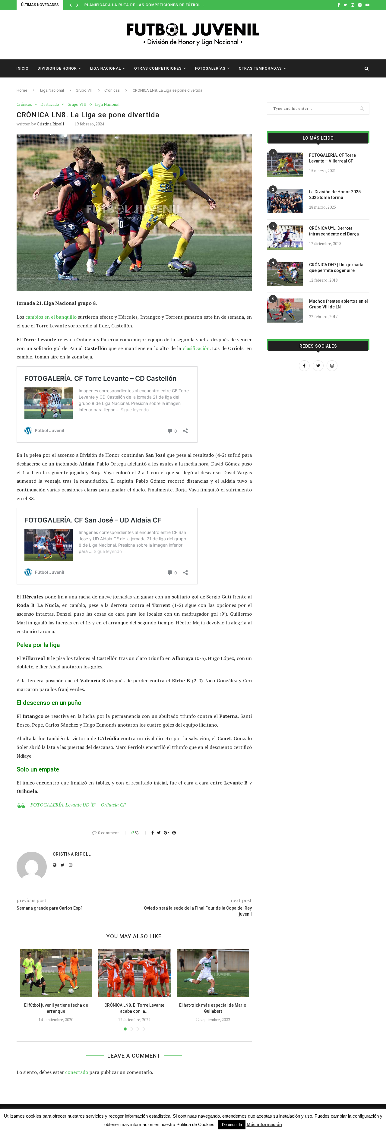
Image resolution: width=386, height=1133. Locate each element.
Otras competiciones (158, 68)
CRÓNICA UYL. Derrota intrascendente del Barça (334, 231)
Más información (264, 1124)
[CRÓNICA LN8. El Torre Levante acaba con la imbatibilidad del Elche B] (134, 973)
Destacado (49, 104)
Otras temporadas (260, 68)
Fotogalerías (210, 68)
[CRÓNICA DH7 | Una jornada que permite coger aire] (285, 274)
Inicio (23, 68)
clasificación (196, 348)
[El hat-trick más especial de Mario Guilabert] (213, 973)
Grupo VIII (84, 90)
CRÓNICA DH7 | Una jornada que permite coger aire (336, 267)
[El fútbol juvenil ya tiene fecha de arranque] (56, 973)
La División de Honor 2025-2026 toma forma (335, 194)
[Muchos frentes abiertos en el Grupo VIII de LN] (285, 310)
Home (22, 90)
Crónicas (112, 90)
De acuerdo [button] (232, 1124)
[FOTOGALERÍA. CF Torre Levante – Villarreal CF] (285, 165)
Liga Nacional (105, 68)
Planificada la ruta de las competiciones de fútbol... (144, 5)
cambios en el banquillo (51, 317)
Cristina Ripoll (50, 124)
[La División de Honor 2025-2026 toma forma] (285, 201)
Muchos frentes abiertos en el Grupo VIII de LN (338, 304)
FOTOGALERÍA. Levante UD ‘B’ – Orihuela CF (78, 804)
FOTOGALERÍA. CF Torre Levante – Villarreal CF (332, 158)
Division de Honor (57, 68)
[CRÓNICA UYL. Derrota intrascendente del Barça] (285, 238)
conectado (76, 1072)
